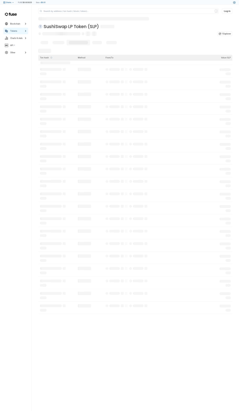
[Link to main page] (11, 14)
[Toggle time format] (51, 57)
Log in (227, 11)
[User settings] (234, 2)
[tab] (44, 42)
